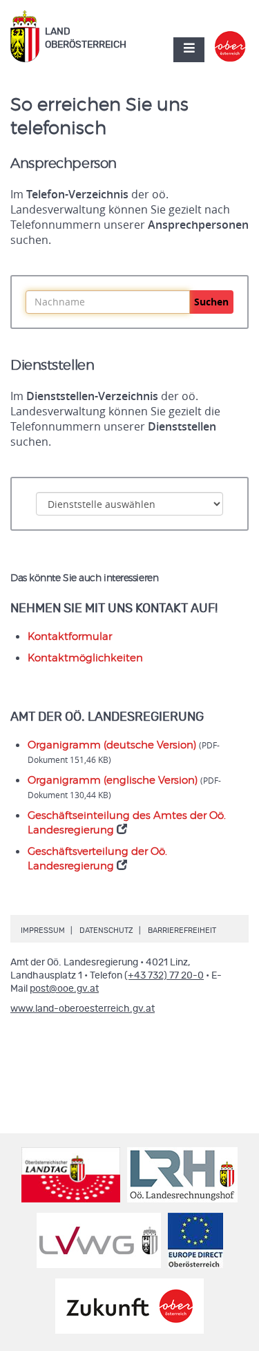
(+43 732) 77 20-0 (164, 976)
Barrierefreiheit (182, 930)
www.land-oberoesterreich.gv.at (82, 1009)
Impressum (43, 930)
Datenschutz (106, 930)
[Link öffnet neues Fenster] (230, 37)
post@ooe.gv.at (64, 989)
